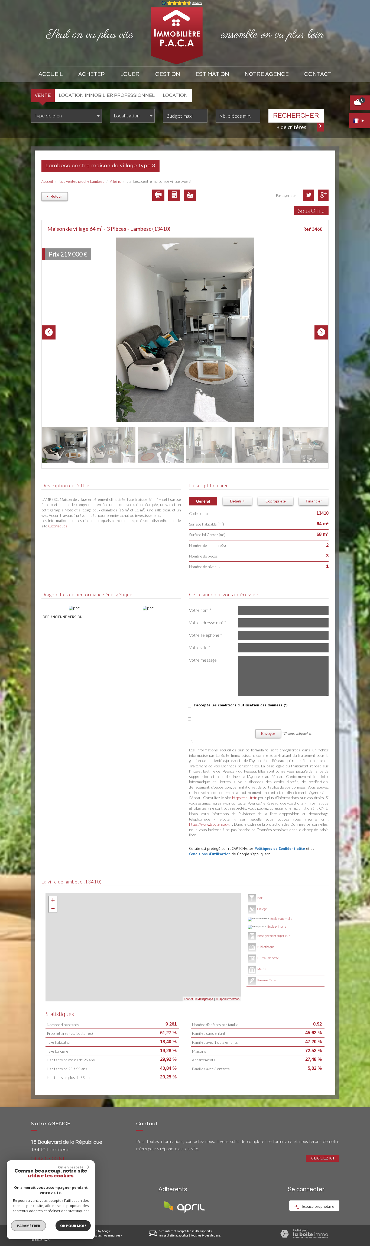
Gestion (167, 74)
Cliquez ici (322, 1158)
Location (175, 95)
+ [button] (53, 900)
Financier (314, 501)
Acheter (91, 74)
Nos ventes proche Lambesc (81, 181)
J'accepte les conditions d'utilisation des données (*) (241, 705)
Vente (43, 95)
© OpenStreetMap (227, 999)
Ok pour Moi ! (73, 1225)
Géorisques (57, 526)
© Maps (204, 999)
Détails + (237, 501)
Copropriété (275, 501)
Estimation (212, 74)
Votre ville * (199, 647)
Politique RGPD (41, 1240)
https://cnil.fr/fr (244, 797)
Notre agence (267, 74)
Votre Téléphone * (205, 635)
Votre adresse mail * (207, 622)
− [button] (53, 908)
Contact (318, 74)
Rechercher (296, 115)
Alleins (115, 181)
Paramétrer (28, 1225)
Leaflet (188, 999)
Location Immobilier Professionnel (107, 95)
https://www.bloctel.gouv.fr (210, 824)
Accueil (50, 74)
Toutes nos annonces (106, 1235)
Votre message (203, 660)
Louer (129, 74)
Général (203, 501)
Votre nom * (200, 610)
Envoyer (268, 733)
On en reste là (70, 1167)
